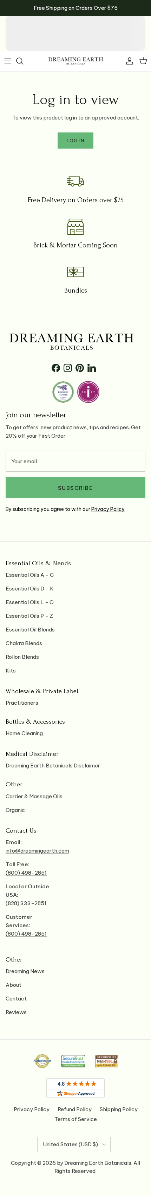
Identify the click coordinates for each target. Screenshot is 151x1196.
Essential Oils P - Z (29, 616)
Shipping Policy (119, 1109)
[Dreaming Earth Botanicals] (76, 61)
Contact (16, 998)
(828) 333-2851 (26, 903)
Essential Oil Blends (30, 629)
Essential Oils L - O (30, 602)
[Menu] (7, 61)
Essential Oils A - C (30, 575)
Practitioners (22, 702)
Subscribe (75, 488)
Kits (11, 670)
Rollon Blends (22, 657)
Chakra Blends (24, 643)
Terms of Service (75, 1119)
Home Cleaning (24, 733)
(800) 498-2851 (26, 872)
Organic (15, 810)
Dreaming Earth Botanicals (97, 1163)
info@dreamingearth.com (37, 850)
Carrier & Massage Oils (34, 796)
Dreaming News (25, 971)
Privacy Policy (108, 509)
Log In (75, 140)
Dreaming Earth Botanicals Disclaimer (53, 765)
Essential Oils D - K (30, 588)
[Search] (23, 61)
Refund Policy (75, 1109)
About (13, 985)
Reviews (16, 1012)
